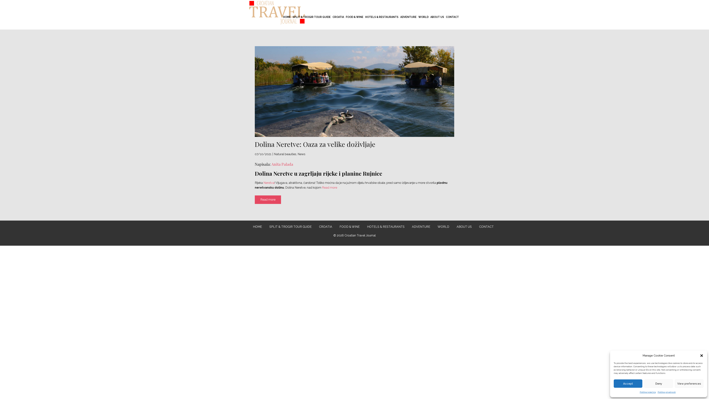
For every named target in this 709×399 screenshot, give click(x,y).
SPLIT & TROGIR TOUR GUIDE (312, 17)
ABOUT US (437, 17)
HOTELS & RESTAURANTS (381, 17)
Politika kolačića (648, 392)
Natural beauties (285, 154)
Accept (628, 383)
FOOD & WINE (354, 17)
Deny (658, 383)
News (301, 154)
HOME (287, 17)
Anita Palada (282, 164)
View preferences (689, 383)
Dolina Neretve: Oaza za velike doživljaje (315, 144)
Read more (329, 187)
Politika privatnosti (667, 392)
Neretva (268, 183)
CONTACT (452, 17)
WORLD (423, 17)
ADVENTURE (408, 17)
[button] (701, 355)
